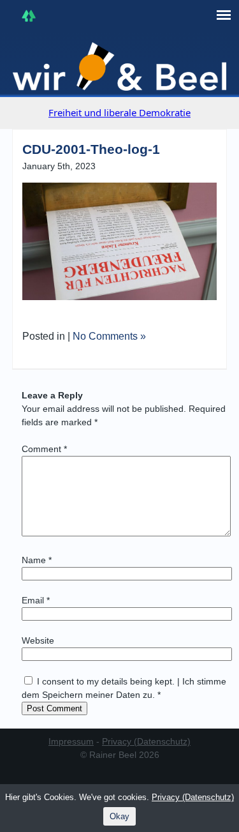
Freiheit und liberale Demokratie (119, 112)
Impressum (71, 741)
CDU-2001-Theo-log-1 (91, 149)
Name (37, 560)
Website (38, 640)
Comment (44, 449)
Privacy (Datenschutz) (146, 741)
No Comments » (109, 336)
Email (36, 600)
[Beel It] (120, 66)
